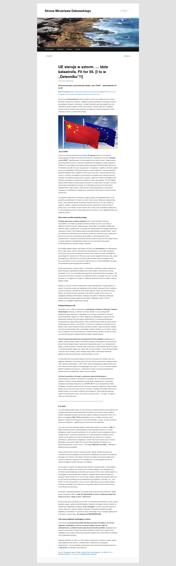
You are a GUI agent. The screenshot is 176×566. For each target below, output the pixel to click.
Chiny (82, 99)
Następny (127, 56)
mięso (103, 344)
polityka (68, 309)
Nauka (73, 552)
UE (108, 552)
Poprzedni (48, 56)
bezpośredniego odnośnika (89, 554)
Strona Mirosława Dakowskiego (68, 10)
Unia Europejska (95, 552)
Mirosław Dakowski (64, 554)
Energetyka (67, 552)
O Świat (78, 552)
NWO (105, 552)
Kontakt (78, 49)
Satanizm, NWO (85, 552)
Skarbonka (60, 49)
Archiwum (69, 49)
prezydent (83, 155)
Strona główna (49, 49)
